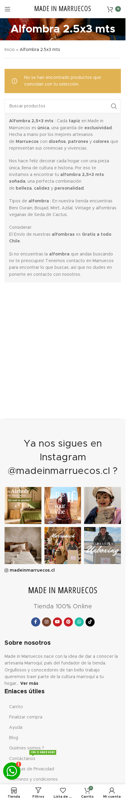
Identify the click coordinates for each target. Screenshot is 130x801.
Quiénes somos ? (26, 748)
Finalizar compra (25, 717)
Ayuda (15, 727)
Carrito (16, 707)
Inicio (10, 50)
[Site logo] (63, 9)
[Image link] (63, 591)
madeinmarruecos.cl (32, 570)
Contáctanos (32, 757)
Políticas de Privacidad (31, 769)
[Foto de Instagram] (23, 505)
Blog (13, 738)
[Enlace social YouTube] (57, 622)
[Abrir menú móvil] (8, 9)
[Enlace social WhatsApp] (79, 622)
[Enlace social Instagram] (46, 622)
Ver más (29, 683)
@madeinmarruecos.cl (59, 471)
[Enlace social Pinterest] (68, 622)
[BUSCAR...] (114, 106)
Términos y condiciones (33, 779)
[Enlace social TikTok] (90, 622)
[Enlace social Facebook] (35, 622)
